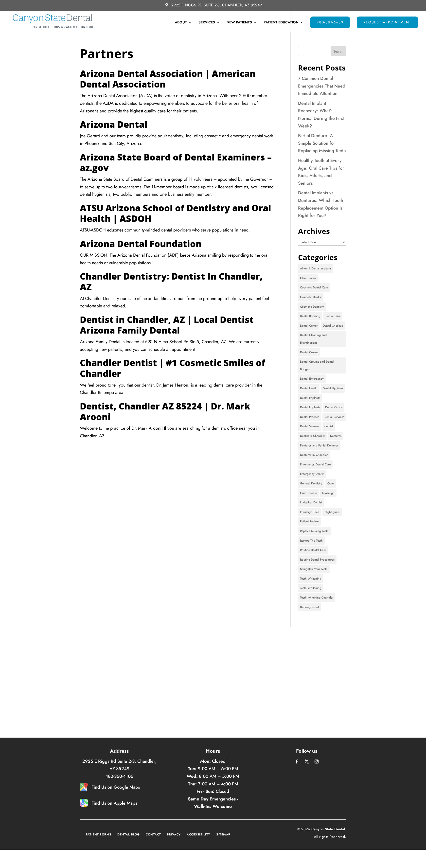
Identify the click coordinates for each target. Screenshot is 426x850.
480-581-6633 (330, 22)
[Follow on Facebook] (297, 761)
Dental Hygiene (333, 388)
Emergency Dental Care (315, 464)
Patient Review (309, 521)
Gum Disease (308, 493)
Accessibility (198, 834)
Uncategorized (309, 607)
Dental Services (334, 417)
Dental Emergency (312, 378)
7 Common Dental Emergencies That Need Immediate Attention (321, 86)
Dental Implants (310, 398)
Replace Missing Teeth (314, 531)
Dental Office (333, 407)
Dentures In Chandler (314, 455)
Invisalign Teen (309, 512)
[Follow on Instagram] (316, 761)
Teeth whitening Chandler (316, 597)
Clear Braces (308, 278)
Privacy (174, 834)
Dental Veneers (309, 426)
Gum (330, 483)
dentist (328, 426)
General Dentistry (311, 483)
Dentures (335, 436)
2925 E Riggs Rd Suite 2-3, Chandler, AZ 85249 (216, 5)
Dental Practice (309, 417)
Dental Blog (128, 834)
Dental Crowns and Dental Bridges (317, 365)
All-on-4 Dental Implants (315, 268)
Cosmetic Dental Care (314, 287)
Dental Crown (309, 352)
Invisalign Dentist (311, 502)
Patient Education (281, 22)
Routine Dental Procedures (317, 559)
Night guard (332, 512)
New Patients (239, 22)
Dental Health (309, 388)
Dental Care (332, 316)
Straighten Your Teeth (314, 569)
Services (206, 22)
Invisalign (328, 493)
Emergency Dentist (312, 474)
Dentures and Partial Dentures (319, 445)
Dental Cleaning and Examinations (313, 339)
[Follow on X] (307, 761)
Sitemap (223, 834)
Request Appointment (387, 22)
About (181, 22)
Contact (153, 834)
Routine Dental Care (313, 550)
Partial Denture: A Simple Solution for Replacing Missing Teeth (322, 143)
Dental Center (309, 325)
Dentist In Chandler (312, 436)
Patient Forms (98, 834)
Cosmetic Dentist (310, 297)
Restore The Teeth (311, 540)
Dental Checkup (333, 325)
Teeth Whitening (310, 578)
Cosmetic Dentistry (312, 306)
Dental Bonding (310, 316)
